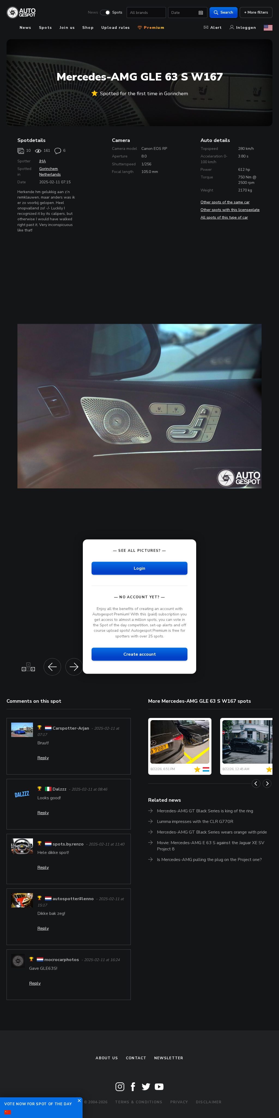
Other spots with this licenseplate (230, 209)
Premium (153, 27)
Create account (139, 654)
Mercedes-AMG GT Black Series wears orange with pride (212, 832)
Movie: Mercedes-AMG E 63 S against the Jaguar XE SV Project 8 (210, 846)
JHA (42, 161)
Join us (67, 27)
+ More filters (256, 12)
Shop (88, 27)
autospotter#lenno (73, 899)
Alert (216, 27)
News (93, 12)
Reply (43, 758)
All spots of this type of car (224, 217)
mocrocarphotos (61, 960)
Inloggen (246, 27)
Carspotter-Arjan (71, 728)
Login (139, 568)
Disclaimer (209, 1102)
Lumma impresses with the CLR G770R (195, 822)
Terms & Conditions (138, 1102)
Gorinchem (48, 168)
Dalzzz (59, 789)
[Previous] (256, 783)
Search (226, 12)
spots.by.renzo (68, 844)
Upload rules (115, 27)
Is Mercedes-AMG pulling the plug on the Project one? (209, 860)
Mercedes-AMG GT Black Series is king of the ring (205, 811)
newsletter (168, 1058)
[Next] (267, 783)
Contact (136, 1058)
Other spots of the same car (225, 202)
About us (107, 1058)
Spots (117, 12)
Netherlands (50, 174)
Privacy (179, 1102)
